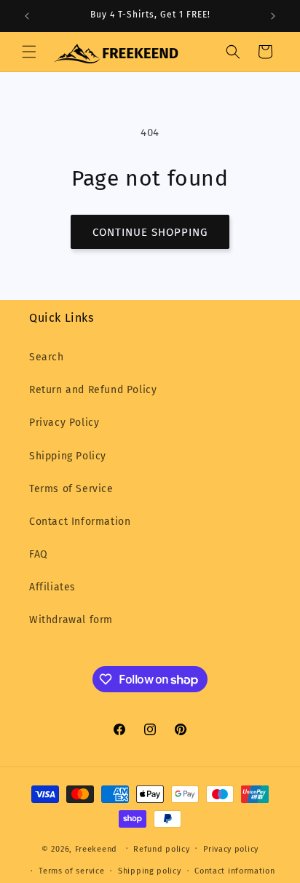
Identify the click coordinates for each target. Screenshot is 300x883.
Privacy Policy (64, 422)
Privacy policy (230, 849)
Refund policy (161, 849)
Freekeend (96, 848)
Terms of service (71, 871)
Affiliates (52, 587)
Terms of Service (71, 489)
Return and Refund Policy (93, 390)
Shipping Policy (67, 456)
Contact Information (79, 521)
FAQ (38, 554)
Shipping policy (149, 871)
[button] (29, 52)
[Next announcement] (273, 16)
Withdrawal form (71, 620)
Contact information (234, 871)
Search (46, 357)
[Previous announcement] (27, 16)
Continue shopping (150, 232)
